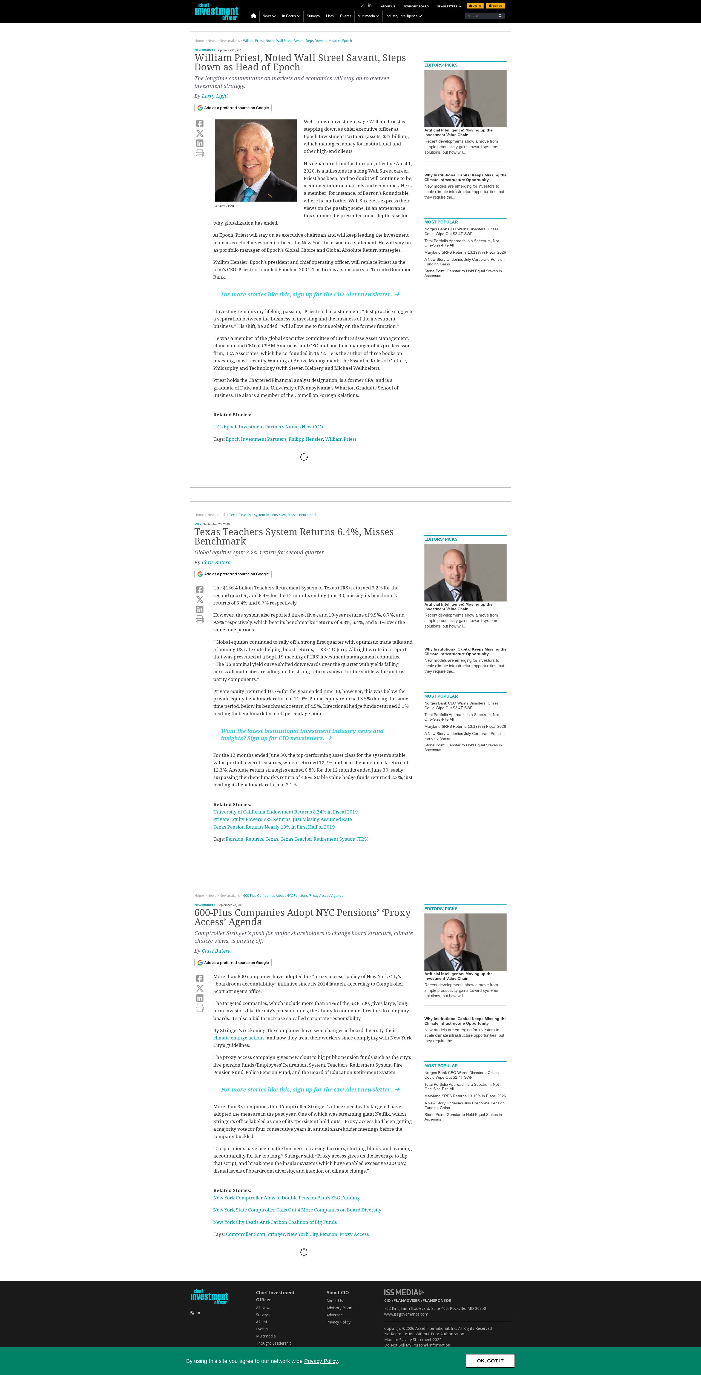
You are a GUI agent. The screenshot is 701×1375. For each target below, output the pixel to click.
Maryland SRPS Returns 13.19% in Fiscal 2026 (465, 252)
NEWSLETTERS (447, 6)
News (267, 16)
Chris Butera (216, 562)
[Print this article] (200, 153)
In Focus (289, 16)
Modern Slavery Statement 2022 (412, 1339)
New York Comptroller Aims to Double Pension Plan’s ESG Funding (286, 1198)
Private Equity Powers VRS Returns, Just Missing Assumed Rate (282, 819)
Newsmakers (204, 50)
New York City (302, 1234)
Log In (476, 5)
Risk (198, 524)
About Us (388, 6)
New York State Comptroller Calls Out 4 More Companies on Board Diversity (297, 1210)
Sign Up (497, 5)
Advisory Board (416, 6)
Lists (330, 16)
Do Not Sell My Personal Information (417, 1345)
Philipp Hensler (306, 439)
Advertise (334, 1314)
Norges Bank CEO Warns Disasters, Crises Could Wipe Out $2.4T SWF (461, 231)
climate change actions (239, 1038)
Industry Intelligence (402, 16)
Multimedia (366, 16)
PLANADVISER (406, 1300)
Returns (254, 839)
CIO (387, 1300)
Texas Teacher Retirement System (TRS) (324, 839)
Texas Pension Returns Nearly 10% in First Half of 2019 (274, 827)
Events (345, 16)
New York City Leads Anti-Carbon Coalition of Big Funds (275, 1222)
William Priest (340, 439)
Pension (234, 839)
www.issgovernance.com (406, 1314)
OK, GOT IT (490, 1360)
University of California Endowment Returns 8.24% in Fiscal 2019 (285, 812)
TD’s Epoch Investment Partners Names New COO (268, 426)
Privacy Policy (321, 1361)
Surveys (313, 16)
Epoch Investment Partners (256, 439)
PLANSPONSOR (437, 1300)
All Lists (262, 1321)
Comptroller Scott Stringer (255, 1234)
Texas (271, 839)
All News (263, 1307)
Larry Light (215, 96)
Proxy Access (354, 1234)
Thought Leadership (274, 1343)
